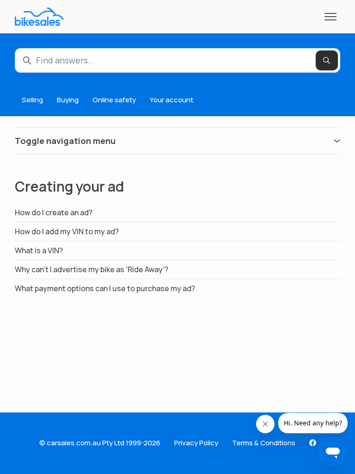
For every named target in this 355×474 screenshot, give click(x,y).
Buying (68, 100)
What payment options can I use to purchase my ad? (105, 288)
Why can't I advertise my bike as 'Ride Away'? (91, 269)
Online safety (114, 100)
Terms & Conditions (263, 443)
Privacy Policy (196, 443)
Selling (32, 100)
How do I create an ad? (53, 212)
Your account (171, 100)
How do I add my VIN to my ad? (67, 231)
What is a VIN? (39, 250)
